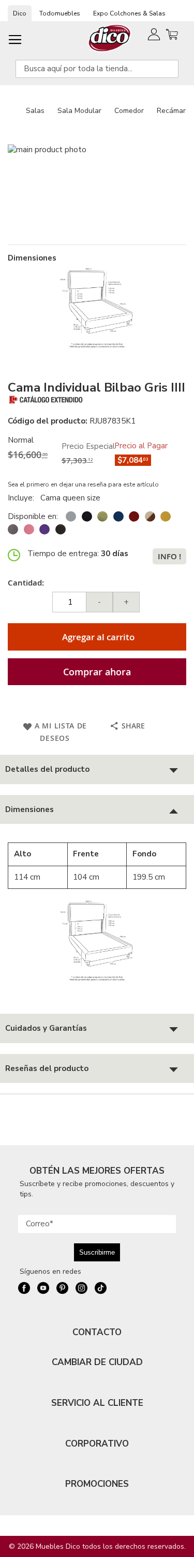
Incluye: (23, 498)
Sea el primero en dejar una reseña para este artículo (83, 484)
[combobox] (97, 69)
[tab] (97, 769)
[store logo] (110, 38)
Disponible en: (33, 516)
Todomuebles (59, 13)
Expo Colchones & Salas (129, 13)
